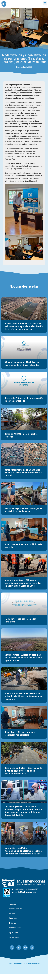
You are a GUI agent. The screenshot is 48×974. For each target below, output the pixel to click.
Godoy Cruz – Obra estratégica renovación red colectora (19, 733)
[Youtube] (25, 947)
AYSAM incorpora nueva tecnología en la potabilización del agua (23, 510)
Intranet (12, 913)
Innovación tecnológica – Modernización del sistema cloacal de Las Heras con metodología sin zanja (23, 851)
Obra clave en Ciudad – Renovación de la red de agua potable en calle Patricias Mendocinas (23, 771)
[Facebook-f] (18, 947)
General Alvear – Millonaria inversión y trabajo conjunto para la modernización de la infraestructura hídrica (23, 326)
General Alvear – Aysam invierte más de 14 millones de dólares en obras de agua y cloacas (23, 657)
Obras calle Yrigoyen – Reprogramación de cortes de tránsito (23, 399)
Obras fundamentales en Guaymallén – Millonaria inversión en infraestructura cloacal (23, 473)
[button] (45, 3)
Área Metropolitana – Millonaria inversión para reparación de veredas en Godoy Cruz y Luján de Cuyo (22, 583)
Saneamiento (14, 937)
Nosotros (12, 904)
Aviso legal (13, 918)
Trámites (12, 923)
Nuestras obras (15, 928)
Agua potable (14, 933)
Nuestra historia (15, 909)
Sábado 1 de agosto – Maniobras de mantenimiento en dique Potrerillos (21, 363)
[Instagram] (32, 947)
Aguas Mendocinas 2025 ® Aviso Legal (24, 963)
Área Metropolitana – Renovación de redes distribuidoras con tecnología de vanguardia (23, 696)
